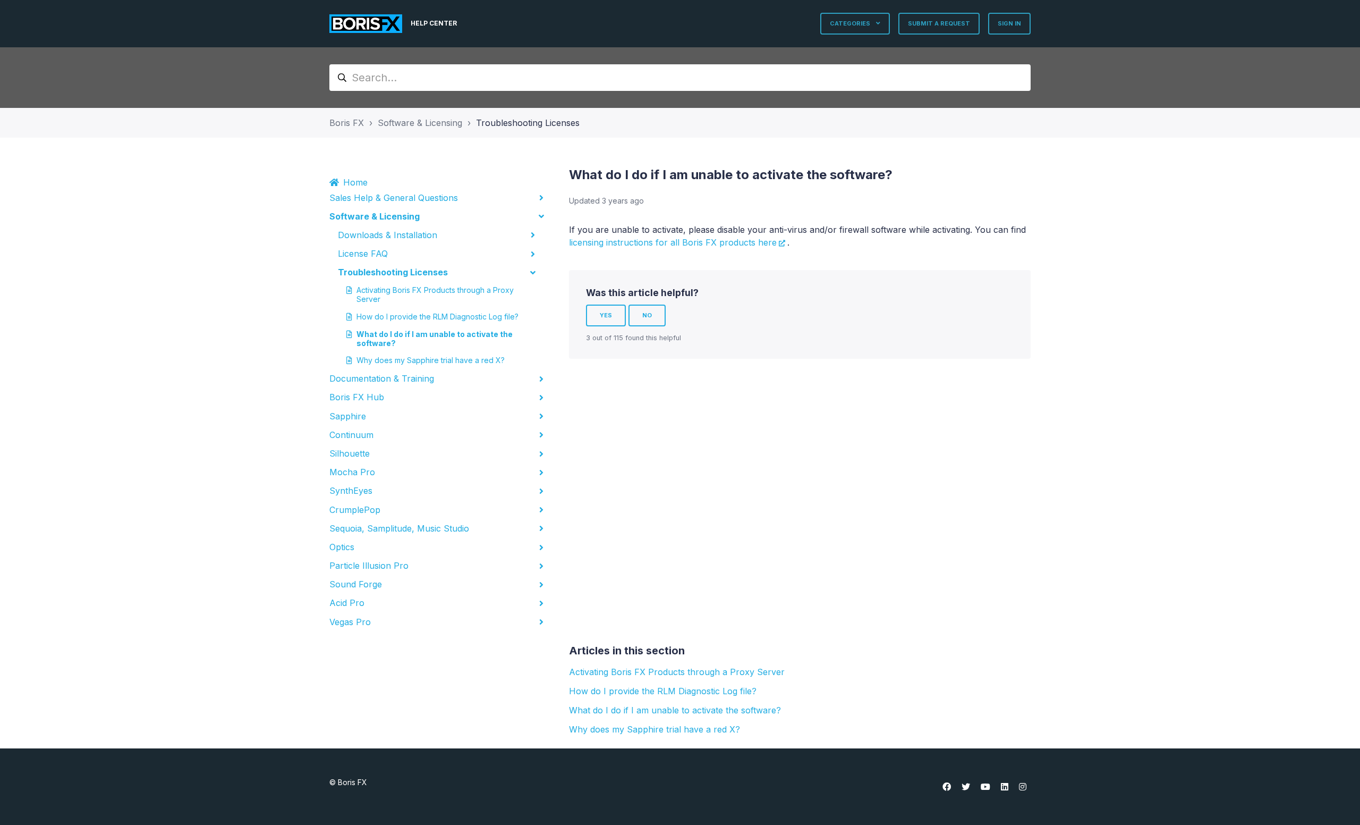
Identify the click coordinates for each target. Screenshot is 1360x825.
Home (355, 182)
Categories (851, 23)
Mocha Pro (352, 472)
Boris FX (346, 122)
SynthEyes (350, 490)
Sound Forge (355, 584)
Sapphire (347, 416)
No (647, 315)
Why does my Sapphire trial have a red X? (430, 360)
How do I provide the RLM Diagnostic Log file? (437, 316)
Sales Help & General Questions (393, 197)
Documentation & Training (381, 378)
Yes (606, 315)
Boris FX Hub (356, 397)
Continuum (351, 435)
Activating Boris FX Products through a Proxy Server (435, 294)
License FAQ (363, 253)
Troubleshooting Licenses (528, 122)
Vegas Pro (350, 622)
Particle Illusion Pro (369, 565)
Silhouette (349, 453)
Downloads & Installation (387, 235)
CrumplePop (354, 509)
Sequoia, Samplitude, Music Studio (399, 528)
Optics (341, 547)
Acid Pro (346, 602)
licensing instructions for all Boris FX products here (673, 242)
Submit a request (939, 23)
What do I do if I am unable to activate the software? (434, 339)
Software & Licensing (420, 122)
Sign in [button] (1009, 23)
